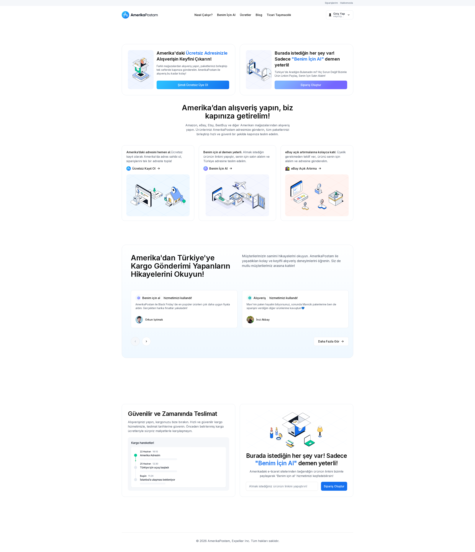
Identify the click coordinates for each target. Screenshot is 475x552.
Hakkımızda (346, 2)
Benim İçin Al (226, 15)
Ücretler (245, 15)
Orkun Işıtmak (154, 319)
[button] (146, 341)
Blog (259, 15)
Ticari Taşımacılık (279, 15)
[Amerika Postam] (141, 14)
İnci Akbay (263, 319)
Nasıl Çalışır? (203, 15)
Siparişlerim (331, 2)
